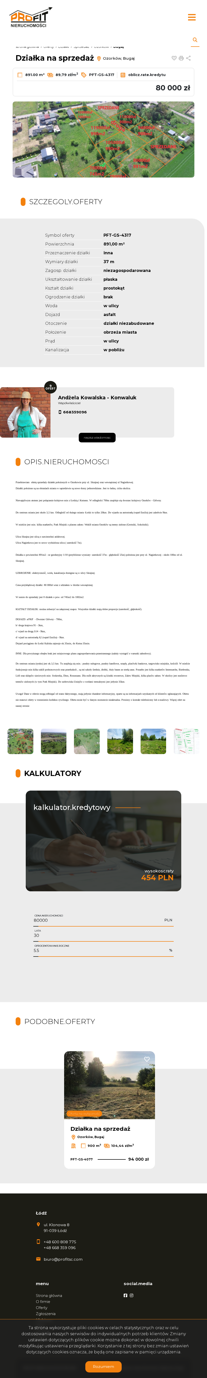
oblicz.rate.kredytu (146, 75)
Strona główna (49, 1295)
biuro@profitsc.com (63, 1259)
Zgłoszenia (46, 1314)
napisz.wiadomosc (97, 437)
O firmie (43, 1301)
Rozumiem (103, 1366)
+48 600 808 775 (60, 1242)
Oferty (41, 1307)
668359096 (75, 412)
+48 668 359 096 (59, 1247)
